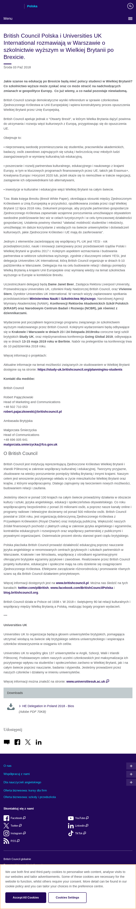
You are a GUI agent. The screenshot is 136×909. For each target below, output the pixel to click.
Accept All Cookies (26, 897)
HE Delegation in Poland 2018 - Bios (48, 706)
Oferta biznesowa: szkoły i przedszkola (30, 797)
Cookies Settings (67, 897)
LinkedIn (80, 825)
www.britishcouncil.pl (72, 583)
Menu (8, 18)
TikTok (79, 833)
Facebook (17, 818)
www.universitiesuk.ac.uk (85, 681)
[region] (68, 886)
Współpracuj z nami (17, 774)
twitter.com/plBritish (33, 588)
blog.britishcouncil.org (21, 592)
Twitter (15, 825)
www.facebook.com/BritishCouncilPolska (81, 588)
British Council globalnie (17, 859)
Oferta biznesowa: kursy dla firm (25, 790)
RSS (14, 840)
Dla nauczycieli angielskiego (22, 782)
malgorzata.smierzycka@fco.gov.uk (30, 444)
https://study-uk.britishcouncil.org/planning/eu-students (80, 369)
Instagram (17, 833)
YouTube (80, 818)
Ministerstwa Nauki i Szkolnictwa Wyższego (63, 298)
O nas (8, 765)
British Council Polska (13, 6)
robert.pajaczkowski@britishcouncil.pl (33, 411)
